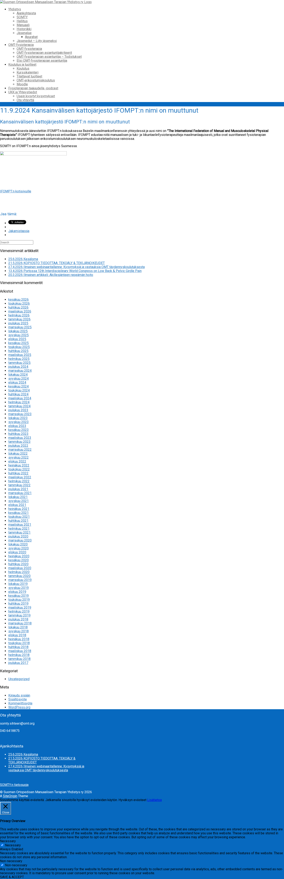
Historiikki (24, 29)
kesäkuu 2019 (18, 596)
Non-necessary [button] (11, 861)
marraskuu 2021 (20, 493)
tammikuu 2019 (19, 615)
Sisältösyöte (17, 699)
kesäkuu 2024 (18, 386)
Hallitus (22, 21)
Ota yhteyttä (25, 100)
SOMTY (22, 17)
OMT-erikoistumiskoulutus (36, 80)
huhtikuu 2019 (18, 604)
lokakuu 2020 (18, 544)
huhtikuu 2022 (18, 473)
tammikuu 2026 (19, 319)
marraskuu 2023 (20, 414)
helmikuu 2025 (19, 359)
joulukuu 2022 (18, 446)
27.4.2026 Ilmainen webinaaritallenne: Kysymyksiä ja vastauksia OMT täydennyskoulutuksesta (76, 267)
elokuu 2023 (17, 426)
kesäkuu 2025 (18, 343)
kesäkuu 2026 (18, 300)
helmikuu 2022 (19, 481)
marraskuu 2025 (20, 327)
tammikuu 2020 (19, 576)
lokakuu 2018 (18, 627)
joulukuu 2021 (18, 489)
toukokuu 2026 (19, 303)
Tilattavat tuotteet (29, 76)
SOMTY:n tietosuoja (14, 785)
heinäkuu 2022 (18, 465)
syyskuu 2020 (18, 548)
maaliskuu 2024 (19, 398)
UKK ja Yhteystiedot (22, 92)
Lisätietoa (154, 800)
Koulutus (23, 68)
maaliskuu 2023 (19, 438)
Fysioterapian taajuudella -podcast (33, 88)
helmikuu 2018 (19, 655)
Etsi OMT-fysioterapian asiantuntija (42, 61)
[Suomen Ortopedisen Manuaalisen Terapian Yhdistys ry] (46, 2)
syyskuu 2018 (18, 631)
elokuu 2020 (17, 552)
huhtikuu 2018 (18, 647)
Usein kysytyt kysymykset (36, 96)
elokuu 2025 (17, 339)
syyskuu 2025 (18, 335)
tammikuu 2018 (19, 659)
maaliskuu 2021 (19, 525)
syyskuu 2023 (18, 422)
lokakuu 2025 (18, 331)
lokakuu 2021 (18, 497)
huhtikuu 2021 (18, 521)
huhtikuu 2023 (18, 434)
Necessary (13, 845)
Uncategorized (19, 679)
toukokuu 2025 (19, 347)
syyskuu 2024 (18, 378)
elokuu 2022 (17, 461)
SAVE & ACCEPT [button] (12, 877)
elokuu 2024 (17, 382)
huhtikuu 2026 (18, 307)
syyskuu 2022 (18, 457)
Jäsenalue (24, 33)
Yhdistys (14, 9)
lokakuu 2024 (18, 375)
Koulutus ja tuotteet (22, 64)
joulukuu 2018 (18, 619)
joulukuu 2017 (18, 663)
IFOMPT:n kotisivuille (15, 191)
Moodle (22, 84)
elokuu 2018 (17, 635)
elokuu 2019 (17, 592)
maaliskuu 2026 (19, 311)
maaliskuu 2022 (19, 477)
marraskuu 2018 (20, 623)
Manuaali (23, 25)
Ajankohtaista (26, 13)
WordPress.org (19, 707)
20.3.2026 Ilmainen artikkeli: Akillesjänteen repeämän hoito (50, 275)
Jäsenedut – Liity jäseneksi (37, 41)
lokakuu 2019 (18, 584)
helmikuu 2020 (19, 572)
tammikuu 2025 (19, 363)
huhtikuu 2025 (18, 351)
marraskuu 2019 (20, 580)
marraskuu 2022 (20, 450)
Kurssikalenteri (27, 72)
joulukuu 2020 (18, 536)
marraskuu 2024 (20, 371)
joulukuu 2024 (18, 367)
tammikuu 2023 (19, 442)
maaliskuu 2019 (19, 607)
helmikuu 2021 (19, 529)
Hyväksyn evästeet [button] (132, 800)
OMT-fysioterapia (21, 45)
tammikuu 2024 (19, 406)
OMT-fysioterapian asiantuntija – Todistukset (49, 57)
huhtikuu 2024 (18, 394)
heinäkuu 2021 (18, 509)
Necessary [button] (8, 841)
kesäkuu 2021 (18, 513)
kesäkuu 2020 (18, 560)
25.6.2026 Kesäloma (23, 259)
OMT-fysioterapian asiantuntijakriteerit (44, 53)
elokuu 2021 (17, 505)
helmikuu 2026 (19, 315)
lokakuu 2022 (18, 454)
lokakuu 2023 (18, 418)
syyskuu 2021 (18, 501)
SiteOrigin (10, 796)
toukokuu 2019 (19, 600)
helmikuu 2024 (19, 402)
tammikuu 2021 (19, 532)
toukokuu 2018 (19, 643)
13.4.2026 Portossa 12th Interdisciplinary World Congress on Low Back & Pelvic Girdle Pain (75, 271)
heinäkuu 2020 (18, 556)
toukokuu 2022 (19, 469)
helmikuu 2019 (19, 611)
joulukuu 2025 (18, 323)
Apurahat (31, 37)
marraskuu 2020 (20, 540)
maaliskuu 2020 (19, 568)
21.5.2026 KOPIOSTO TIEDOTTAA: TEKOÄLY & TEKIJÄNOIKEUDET (56, 263)
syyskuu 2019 (18, 588)
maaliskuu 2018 (19, 651)
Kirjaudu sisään (19, 695)
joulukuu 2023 (18, 410)
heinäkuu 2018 (18, 639)
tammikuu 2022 (19, 485)
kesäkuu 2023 (18, 430)
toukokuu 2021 (19, 517)
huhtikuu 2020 (18, 564)
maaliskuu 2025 (19, 355)
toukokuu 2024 (19, 390)
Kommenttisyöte (20, 703)
